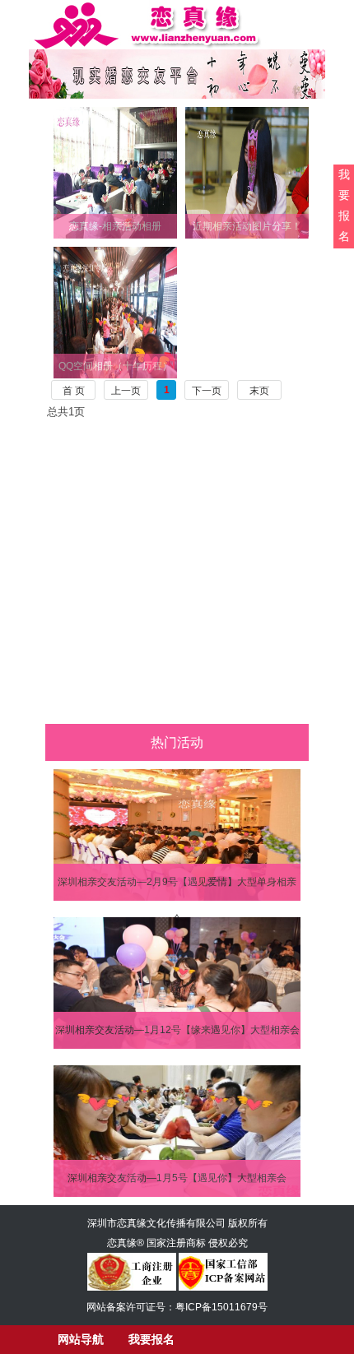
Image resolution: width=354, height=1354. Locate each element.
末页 (259, 390)
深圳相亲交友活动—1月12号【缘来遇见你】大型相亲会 (177, 1030)
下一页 (206, 390)
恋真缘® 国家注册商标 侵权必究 (177, 1243)
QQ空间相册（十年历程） (115, 366)
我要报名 (344, 205)
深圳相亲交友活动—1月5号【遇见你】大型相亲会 (177, 1178)
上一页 (126, 390)
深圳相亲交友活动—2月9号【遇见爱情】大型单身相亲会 (177, 888)
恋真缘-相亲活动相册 (115, 226)
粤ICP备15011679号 (221, 1307)
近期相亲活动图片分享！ (247, 226)
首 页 (74, 390)
